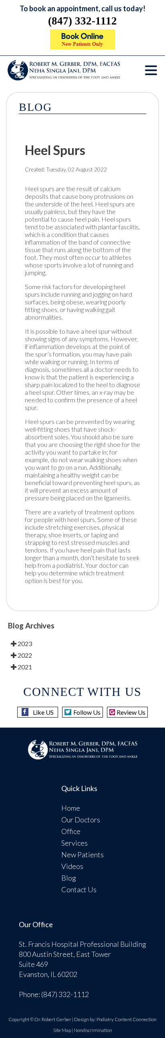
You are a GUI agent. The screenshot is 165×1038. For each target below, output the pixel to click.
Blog (68, 877)
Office (70, 831)
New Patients (82, 854)
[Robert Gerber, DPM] (82, 46)
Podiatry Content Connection (127, 1019)
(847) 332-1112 (82, 21)
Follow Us (87, 712)
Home (70, 807)
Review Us (131, 712)
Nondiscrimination (93, 1030)
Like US (43, 712)
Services (74, 842)
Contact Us (79, 889)
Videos (72, 866)
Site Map (62, 1030)
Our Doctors (80, 819)
